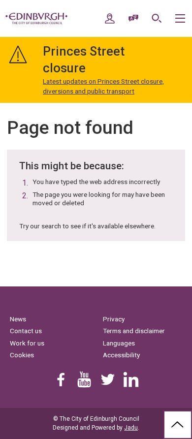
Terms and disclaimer (134, 331)
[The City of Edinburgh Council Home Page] (36, 18)
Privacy (114, 319)
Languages (119, 343)
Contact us (26, 331)
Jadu (131, 427)
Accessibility (121, 355)
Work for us (27, 343)
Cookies (22, 355)
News (18, 319)
